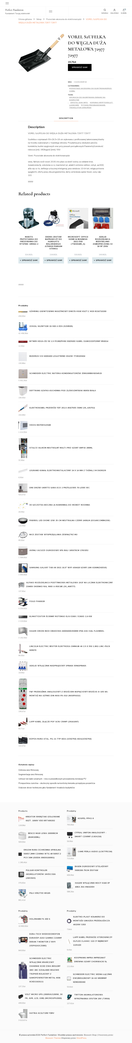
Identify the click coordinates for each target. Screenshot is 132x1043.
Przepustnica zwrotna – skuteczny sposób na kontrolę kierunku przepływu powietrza (56, 783)
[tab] (66, 118)
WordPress (81, 1038)
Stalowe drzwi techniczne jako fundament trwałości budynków (46, 787)
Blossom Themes (53, 1038)
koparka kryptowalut (101, 103)
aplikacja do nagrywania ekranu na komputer (87, 98)
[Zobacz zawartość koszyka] (124, 10)
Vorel (72, 91)
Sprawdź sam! (80, 67)
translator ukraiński (80, 108)
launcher (74, 105)
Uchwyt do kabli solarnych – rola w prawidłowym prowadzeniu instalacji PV (52, 778)
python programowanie (93, 105)
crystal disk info (79, 103)
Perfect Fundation (14, 10)
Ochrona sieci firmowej (28, 770)
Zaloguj (114, 13)
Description (66, 118)
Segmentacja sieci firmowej (30, 774)
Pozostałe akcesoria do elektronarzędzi (90, 88)
